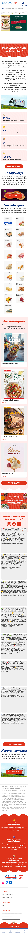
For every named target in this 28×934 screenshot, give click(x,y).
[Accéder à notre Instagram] (3, 882)
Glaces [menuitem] (15, 12)
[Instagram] (9, 524)
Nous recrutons (7, 897)
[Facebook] (14, 524)
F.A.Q (3, 905)
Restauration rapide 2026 (10, 363)
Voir (3, 366)
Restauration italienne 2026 (10, 400)
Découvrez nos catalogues (14, 482)
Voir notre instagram (14, 744)
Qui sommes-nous (14, 166)
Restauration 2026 (7, 473)
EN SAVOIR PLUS (14, 772)
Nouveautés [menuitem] (6, 12)
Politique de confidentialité (11, 919)
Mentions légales (7, 916)
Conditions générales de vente (12, 913)
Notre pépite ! (14, 196)
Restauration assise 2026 (10, 437)
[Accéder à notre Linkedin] (10, 882)
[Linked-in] (19, 524)
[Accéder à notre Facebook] (7, 882)
